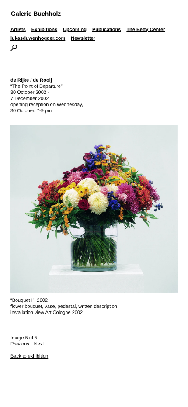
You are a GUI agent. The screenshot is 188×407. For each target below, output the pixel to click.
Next (39, 344)
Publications (106, 29)
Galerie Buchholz (36, 13)
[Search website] (13, 49)
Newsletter (83, 38)
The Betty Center (145, 29)
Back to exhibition (29, 356)
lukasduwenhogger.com (37, 38)
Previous (19, 344)
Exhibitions (44, 29)
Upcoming (75, 29)
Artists (18, 29)
